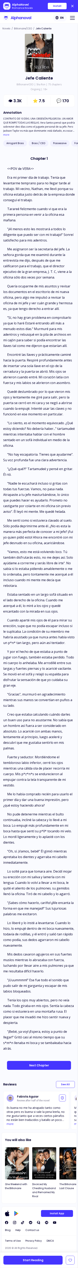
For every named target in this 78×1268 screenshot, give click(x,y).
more (6, 134)
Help (18, 1230)
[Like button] (70, 1260)
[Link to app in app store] (7, 1213)
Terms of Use (13, 1240)
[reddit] (30, 1222)
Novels (6, 28)
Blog (8, 1230)
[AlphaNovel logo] (17, 17)
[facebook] (6, 1222)
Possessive (59, 143)
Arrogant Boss (15, 143)
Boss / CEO (38, 143)
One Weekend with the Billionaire (16, 1186)
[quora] (38, 1222)
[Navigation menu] (72, 18)
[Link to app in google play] (16, 1213)
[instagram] (14, 1222)
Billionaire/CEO (23, 28)
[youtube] (54, 1222)
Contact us (32, 1230)
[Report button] (62, 1098)
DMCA (50, 1240)
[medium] (46, 1222)
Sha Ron (40, 84)
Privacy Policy (33, 1240)
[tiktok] (22, 1222)
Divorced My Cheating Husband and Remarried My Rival (44, 1190)
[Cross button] (72, 6)
